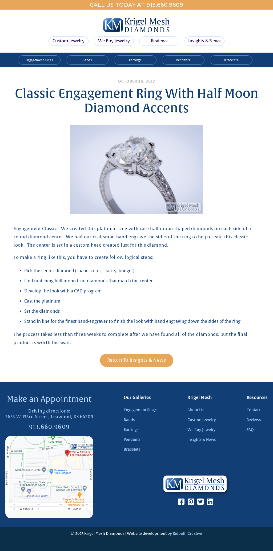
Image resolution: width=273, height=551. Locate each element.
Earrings (135, 60)
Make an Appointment (49, 399)
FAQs (251, 429)
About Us (195, 410)
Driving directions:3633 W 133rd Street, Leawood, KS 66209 (49, 414)
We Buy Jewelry (114, 41)
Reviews (159, 41)
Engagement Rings (39, 60)
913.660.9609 (49, 427)
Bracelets (231, 60)
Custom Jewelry (69, 41)
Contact (253, 410)
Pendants (183, 60)
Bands (87, 60)
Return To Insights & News (136, 360)
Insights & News (204, 41)
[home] (136, 25)
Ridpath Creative (187, 533)
